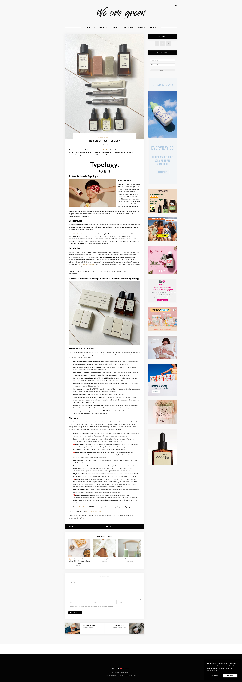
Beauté (100, 137)
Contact (152, 27)
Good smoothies (129, 559)
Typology (106, 150)
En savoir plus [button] (212, 670)
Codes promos (128, 27)
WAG (71, 526)
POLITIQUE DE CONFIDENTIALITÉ (121, 672)
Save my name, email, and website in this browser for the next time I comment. (91, 606)
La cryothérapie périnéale (104, 559)
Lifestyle (89, 27)
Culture (102, 27)
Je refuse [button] (215, 675)
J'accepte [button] (230, 675)
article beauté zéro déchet (94, 511)
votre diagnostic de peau (86, 264)
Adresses (115, 27)
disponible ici (83, 507)
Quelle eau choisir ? (88, 628)
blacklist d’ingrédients (77, 234)
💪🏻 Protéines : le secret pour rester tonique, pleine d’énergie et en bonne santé (79, 561)
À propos (141, 27)
